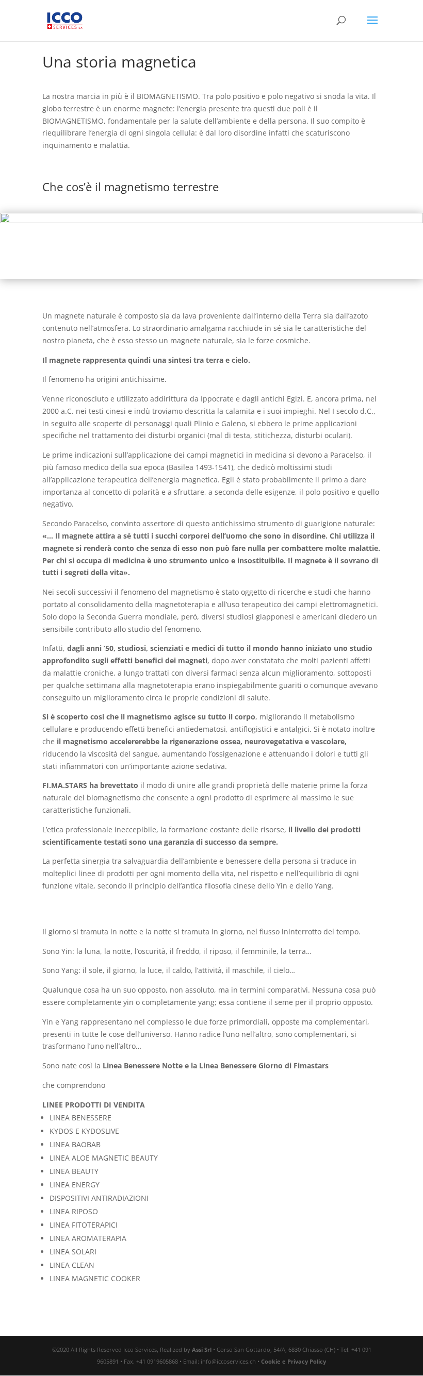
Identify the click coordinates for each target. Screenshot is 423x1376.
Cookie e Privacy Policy (293, 1361)
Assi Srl (202, 1349)
